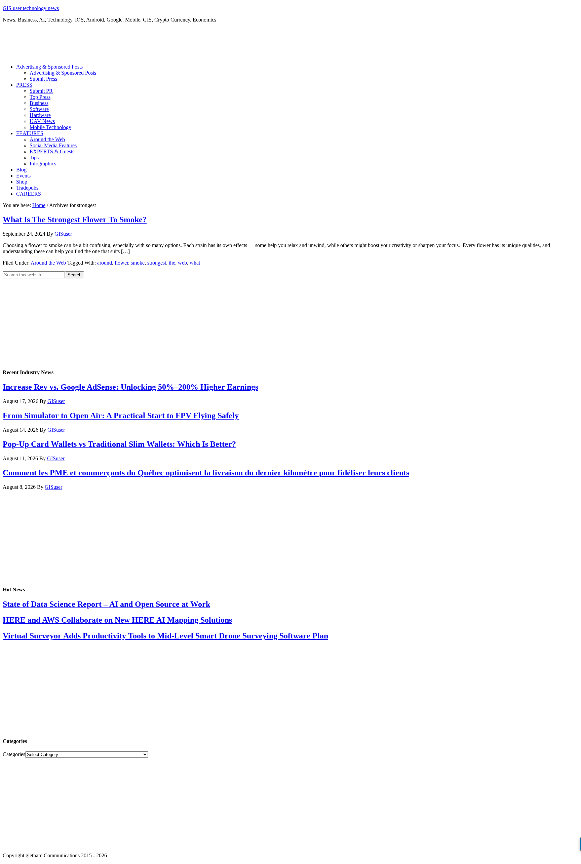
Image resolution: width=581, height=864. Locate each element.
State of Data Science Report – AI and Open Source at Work (106, 604)
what (195, 263)
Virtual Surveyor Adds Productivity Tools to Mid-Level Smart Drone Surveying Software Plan (165, 635)
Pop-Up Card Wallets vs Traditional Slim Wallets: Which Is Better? (119, 444)
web (182, 263)
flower (121, 263)
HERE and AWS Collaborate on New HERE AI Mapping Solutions (117, 620)
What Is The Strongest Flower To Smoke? (75, 219)
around (104, 263)
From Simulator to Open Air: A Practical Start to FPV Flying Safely (121, 415)
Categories (14, 754)
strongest (156, 263)
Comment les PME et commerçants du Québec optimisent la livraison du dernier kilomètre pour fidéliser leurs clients (206, 472)
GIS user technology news (31, 8)
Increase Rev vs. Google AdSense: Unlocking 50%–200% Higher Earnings (130, 387)
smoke (138, 263)
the (172, 263)
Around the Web (48, 263)
